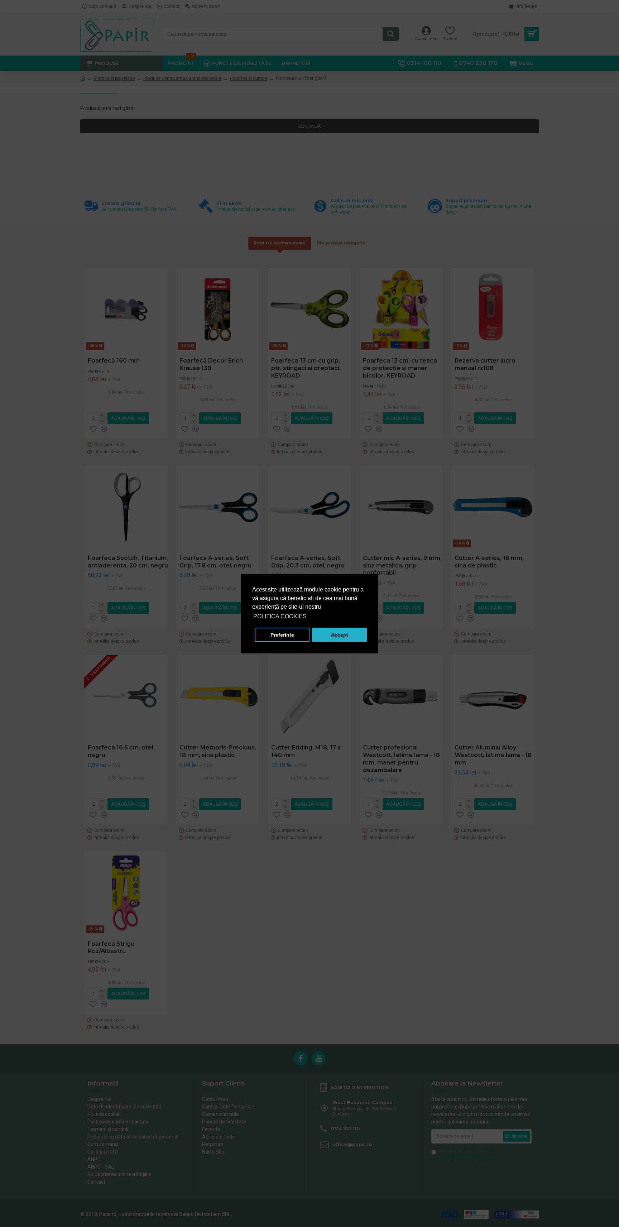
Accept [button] (339, 635)
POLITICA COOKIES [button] (280, 616)
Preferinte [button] (282, 635)
